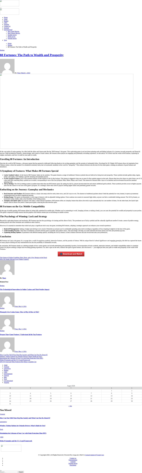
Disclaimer (73, 465)
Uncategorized (8, 381)
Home (6, 17)
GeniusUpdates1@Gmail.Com (94, 455)
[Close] (1, 470)
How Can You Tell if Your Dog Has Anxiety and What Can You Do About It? (24, 355)
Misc (5, 377)
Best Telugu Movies (14, 33)
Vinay (19, 73)
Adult (5, 19)
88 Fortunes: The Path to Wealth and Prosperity (32, 55)
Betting (6, 21)
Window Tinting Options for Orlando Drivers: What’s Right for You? (21, 356)
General (6, 375)
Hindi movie (11, 37)
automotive (7, 368)
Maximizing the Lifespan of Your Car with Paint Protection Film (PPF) (21, 358)
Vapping (6, 24)
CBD (5, 23)
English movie (12, 35)
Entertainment (8, 30)
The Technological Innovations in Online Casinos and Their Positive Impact (24, 289)
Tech (5, 40)
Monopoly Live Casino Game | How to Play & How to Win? (19, 312)
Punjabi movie (12, 38)
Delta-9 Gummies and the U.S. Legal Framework (15, 360)
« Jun (70, 406)
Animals (6, 28)
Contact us (7, 26)
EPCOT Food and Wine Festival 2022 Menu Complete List (18, 362)
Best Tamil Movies (13, 31)
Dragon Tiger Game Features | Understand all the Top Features (21, 334)
